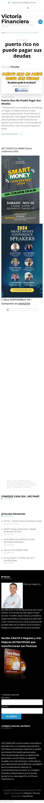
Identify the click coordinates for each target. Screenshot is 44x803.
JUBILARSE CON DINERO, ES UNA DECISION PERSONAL (19, 540)
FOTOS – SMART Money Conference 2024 (23, 521)
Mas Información (9, 134)
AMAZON (24, 303)
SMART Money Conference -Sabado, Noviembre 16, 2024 (20, 530)
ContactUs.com (7, 801)
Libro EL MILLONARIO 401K (16, 550)
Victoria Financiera (15, 19)
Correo (5, 706)
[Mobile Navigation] (40, 22)
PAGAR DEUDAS (7, 97)
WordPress (28, 796)
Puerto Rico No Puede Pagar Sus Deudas (21, 102)
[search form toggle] (28, 8)
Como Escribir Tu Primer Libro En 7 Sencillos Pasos (19, 559)
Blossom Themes (32, 793)
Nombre (5, 698)
